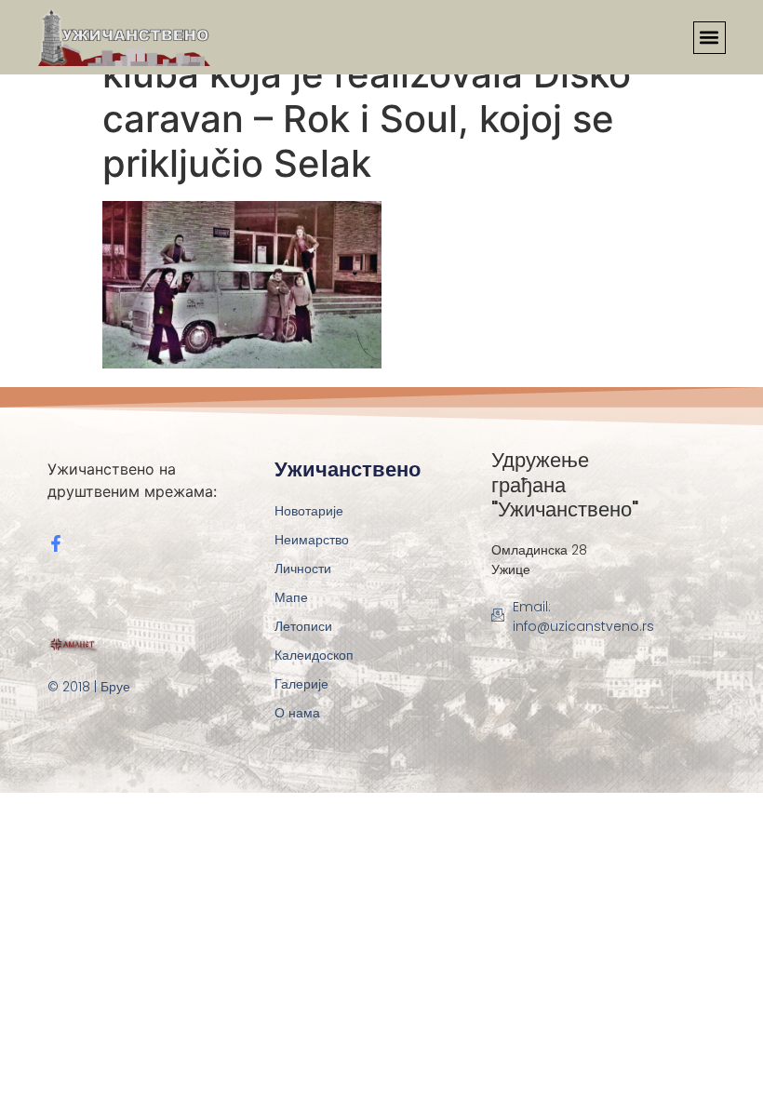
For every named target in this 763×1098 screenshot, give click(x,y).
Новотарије (308, 511)
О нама (297, 712)
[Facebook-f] (55, 543)
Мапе (291, 597)
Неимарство (311, 539)
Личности (302, 568)
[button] (709, 37)
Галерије (301, 684)
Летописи (303, 626)
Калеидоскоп (314, 655)
